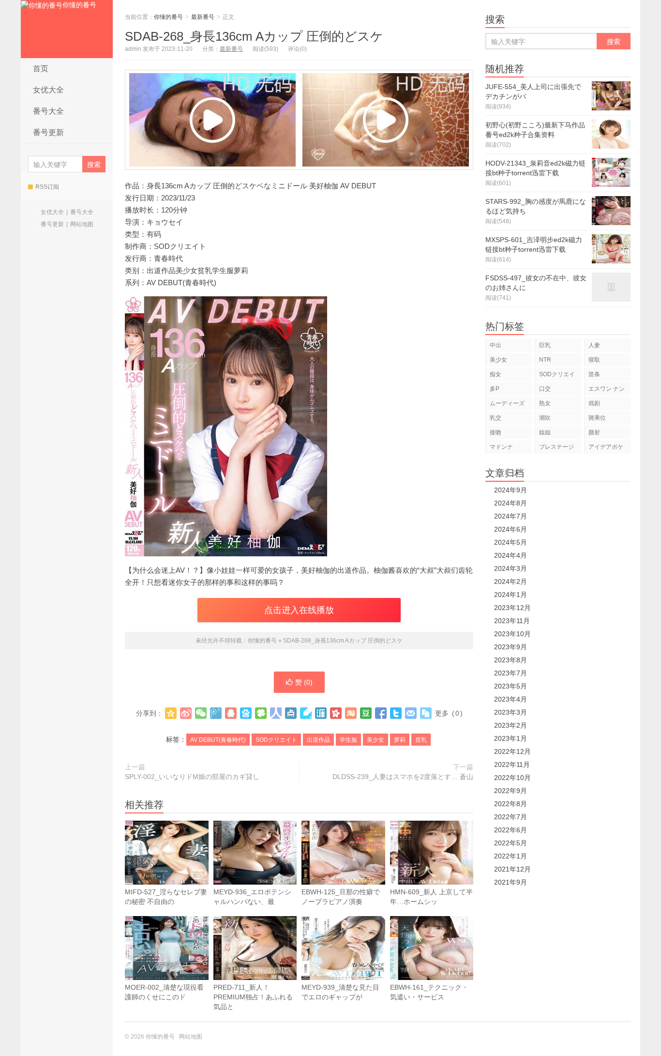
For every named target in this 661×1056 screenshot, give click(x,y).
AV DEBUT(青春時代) (218, 739)
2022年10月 (512, 777)
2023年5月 (510, 686)
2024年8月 (510, 503)
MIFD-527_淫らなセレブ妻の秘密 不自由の (166, 896)
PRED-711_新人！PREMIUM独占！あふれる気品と (253, 996)
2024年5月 (510, 542)
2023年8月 (510, 660)
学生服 (348, 739)
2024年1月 (510, 594)
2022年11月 (512, 764)
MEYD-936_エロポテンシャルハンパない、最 (252, 896)
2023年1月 (510, 738)
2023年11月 (512, 621)
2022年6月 (510, 830)
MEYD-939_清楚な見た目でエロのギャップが (340, 992)
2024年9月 (510, 490)
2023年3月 (510, 712)
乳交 (495, 417)
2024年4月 (510, 555)
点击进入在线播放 (299, 610)
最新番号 (202, 17)
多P (494, 388)
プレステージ (556, 447)
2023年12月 (512, 608)
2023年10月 (512, 634)
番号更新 (48, 132)
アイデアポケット (605, 449)
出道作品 (318, 739)
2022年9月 (510, 791)
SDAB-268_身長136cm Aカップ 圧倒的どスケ (254, 36)
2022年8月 (510, 804)
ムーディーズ (507, 403)
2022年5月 (510, 843)
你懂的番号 (79, 5)
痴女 (495, 374)
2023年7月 (510, 673)
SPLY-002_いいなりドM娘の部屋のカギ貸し (192, 777)
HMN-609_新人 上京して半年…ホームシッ (431, 896)
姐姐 (545, 432)
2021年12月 (512, 869)
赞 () (304, 682)
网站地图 (81, 224)
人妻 (594, 345)
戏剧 (594, 403)
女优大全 (48, 90)
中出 (495, 345)
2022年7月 (510, 817)
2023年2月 (510, 725)
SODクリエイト (276, 739)
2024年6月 (510, 529)
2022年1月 (510, 856)
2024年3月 (510, 568)
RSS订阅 (47, 187)
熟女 (545, 403)
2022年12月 (512, 751)
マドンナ (501, 447)
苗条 (594, 374)
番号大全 (48, 111)
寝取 (594, 359)
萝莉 (400, 739)
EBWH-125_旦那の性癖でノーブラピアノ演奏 (340, 896)
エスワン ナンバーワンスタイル (606, 390)
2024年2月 (510, 581)
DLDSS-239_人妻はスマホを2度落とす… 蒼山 (402, 777)
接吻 (495, 432)
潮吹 (545, 417)
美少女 (375, 739)
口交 (545, 388)
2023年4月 (510, 699)
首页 (40, 68)
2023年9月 (510, 647)
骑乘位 (597, 417)
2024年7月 (510, 516)
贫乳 (421, 739)
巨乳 (545, 345)
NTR (545, 359)
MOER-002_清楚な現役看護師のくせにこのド (164, 992)
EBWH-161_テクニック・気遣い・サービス (429, 992)
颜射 (594, 432)
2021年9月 (510, 882)
